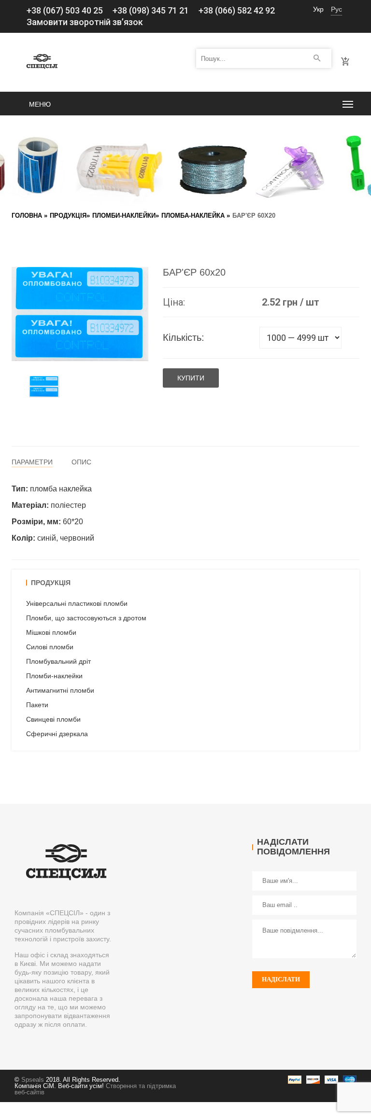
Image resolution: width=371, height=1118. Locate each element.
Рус (336, 9)
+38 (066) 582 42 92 (237, 10)
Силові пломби (49, 647)
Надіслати (281, 979)
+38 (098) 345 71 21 (151, 10)
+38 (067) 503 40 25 (65, 10)
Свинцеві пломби (53, 719)
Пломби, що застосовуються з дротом (86, 618)
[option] (44, 386)
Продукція (68, 215)
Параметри (32, 462)
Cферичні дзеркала (57, 734)
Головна (27, 215)
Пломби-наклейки (124, 215)
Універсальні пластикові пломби (77, 603)
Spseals (32, 1079)
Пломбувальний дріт (58, 661)
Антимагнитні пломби (60, 690)
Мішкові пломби (51, 632)
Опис (81, 462)
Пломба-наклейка (193, 215)
